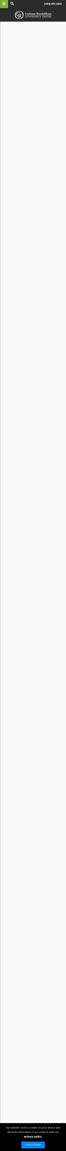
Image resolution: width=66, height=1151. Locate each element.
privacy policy (33, 1136)
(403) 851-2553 (53, 4)
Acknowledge (33, 1145)
